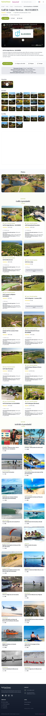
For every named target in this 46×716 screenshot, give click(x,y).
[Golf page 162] (11, 392)
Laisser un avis (8, 63)
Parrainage (5, 705)
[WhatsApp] (9, 695)
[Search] (22, 2)
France (11, 6)
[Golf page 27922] (34, 355)
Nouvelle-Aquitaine (18, 6)
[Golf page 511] (11, 356)
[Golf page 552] (34, 319)
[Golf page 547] (34, 213)
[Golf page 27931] (34, 285)
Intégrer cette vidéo (21, 63)
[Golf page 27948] (34, 249)
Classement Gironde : (18, 68)
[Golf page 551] (11, 319)
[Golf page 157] (11, 248)
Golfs (7, 6)
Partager (41, 63)
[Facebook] (2, 695)
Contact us (5, 707)
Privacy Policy (26, 704)
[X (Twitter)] (12, 695)
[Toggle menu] (43, 2)
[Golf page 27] (34, 392)
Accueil (2, 6)
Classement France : (17, 71)
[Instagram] (6, 695)
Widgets (32, 63)
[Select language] (39, 2)
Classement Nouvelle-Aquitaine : (18, 69)
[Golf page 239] (11, 213)
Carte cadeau (5, 702)
